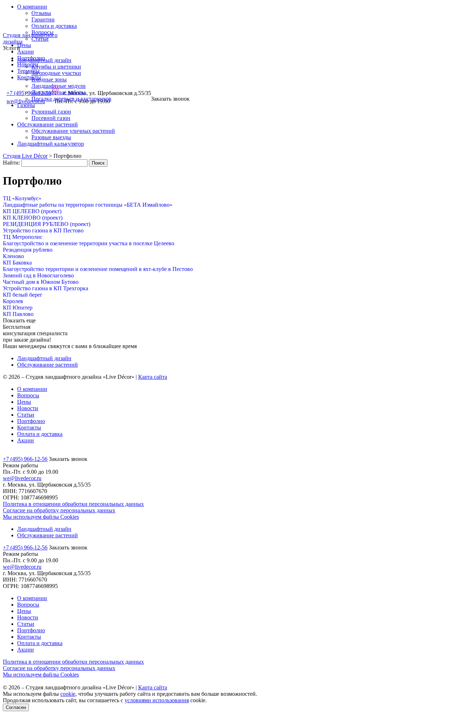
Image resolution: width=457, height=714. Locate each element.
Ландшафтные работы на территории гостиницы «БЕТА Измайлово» (87, 205)
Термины (28, 71)
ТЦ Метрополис (22, 237)
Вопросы (28, 395)
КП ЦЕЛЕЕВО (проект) (32, 211)
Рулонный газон (51, 112)
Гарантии (43, 19)
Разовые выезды (51, 137)
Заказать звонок (170, 99)
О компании (32, 7)
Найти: (11, 163)
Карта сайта (152, 377)
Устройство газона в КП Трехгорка (45, 288)
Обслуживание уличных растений (73, 131)
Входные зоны (49, 79)
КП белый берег (22, 295)
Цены (24, 45)
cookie (67, 694)
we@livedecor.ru (22, 478)
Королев (13, 301)
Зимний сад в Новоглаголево (38, 275)
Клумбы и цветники (56, 67)
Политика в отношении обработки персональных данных (73, 504)
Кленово (13, 256)
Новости (27, 408)
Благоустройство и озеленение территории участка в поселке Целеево (88, 243)
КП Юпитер (17, 308)
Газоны (26, 105)
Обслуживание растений (47, 124)
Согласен (16, 707)
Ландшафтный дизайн (44, 60)
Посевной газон (50, 118)
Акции (25, 52)
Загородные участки (56, 73)
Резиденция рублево (27, 250)
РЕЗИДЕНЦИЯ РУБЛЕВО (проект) (46, 224)
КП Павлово (18, 314)
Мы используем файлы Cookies (41, 517)
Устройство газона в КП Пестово (43, 230)
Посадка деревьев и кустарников (71, 99)
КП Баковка (17, 263)
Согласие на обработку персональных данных (59, 510)
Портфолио (31, 421)
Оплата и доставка (54, 26)
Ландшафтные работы (58, 92)
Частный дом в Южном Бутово (41, 282)
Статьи (40, 39)
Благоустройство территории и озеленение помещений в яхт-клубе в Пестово (98, 269)
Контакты (29, 77)
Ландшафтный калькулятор (50, 144)
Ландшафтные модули (58, 86)
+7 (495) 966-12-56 (25, 459)
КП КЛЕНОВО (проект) (32, 218)
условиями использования (157, 700)
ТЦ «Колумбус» (22, 198)
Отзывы (41, 13)
